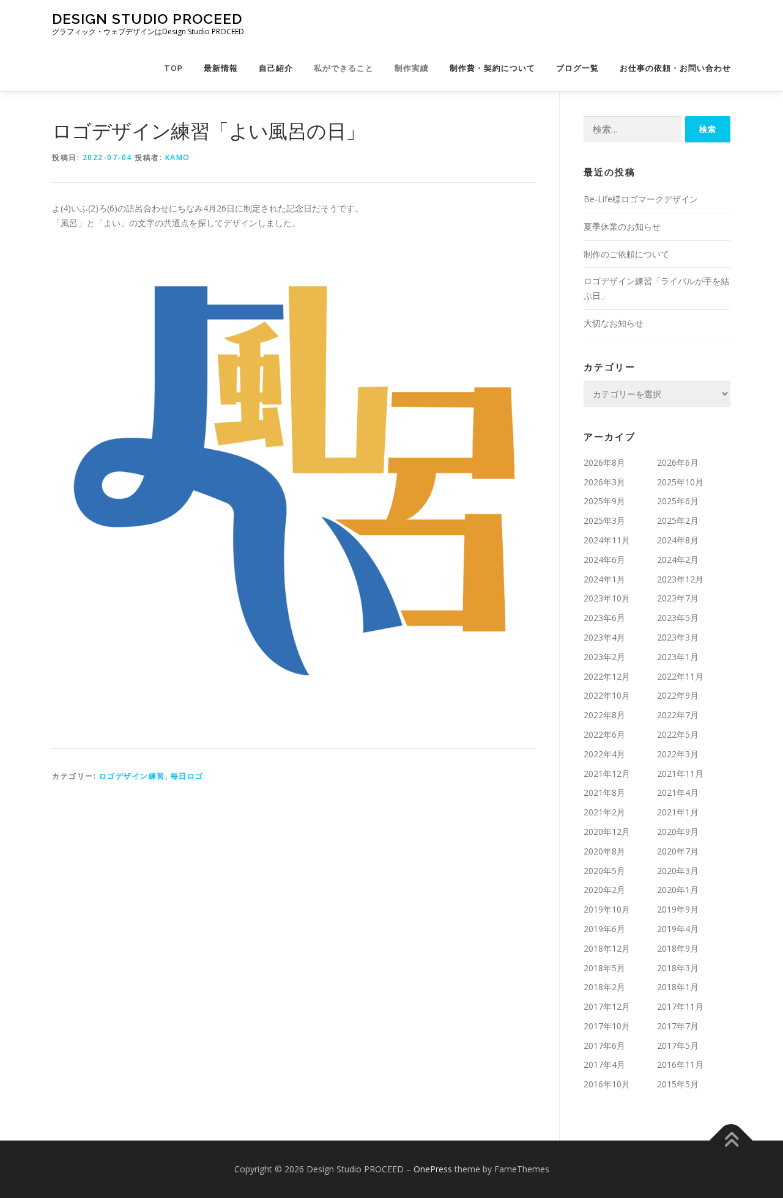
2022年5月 (678, 734)
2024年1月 (604, 579)
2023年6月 (604, 617)
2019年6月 (604, 929)
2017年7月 (678, 1026)
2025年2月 (678, 520)
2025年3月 (604, 520)
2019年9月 (678, 909)
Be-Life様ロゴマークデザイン (641, 199)
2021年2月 (604, 812)
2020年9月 (678, 831)
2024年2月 (678, 559)
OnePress (433, 1169)
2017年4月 (604, 1064)
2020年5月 (604, 870)
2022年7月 (678, 715)
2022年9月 (678, 695)
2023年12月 (680, 579)
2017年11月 (680, 1006)
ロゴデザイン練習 (132, 776)
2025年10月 (680, 482)
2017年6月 (604, 1045)
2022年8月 (604, 715)
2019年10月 (607, 909)
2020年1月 (678, 889)
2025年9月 (604, 501)
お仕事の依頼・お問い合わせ (675, 68)
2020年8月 (604, 851)
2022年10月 (607, 695)
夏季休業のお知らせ (622, 226)
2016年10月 (607, 1084)
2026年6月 (678, 462)
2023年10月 (607, 598)
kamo (177, 157)
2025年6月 (678, 501)
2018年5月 (604, 968)
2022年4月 (604, 754)
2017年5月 (678, 1045)
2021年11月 (680, 773)
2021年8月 (604, 792)
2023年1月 (678, 657)
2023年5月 (678, 617)
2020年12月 (607, 831)
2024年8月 (678, 540)
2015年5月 (678, 1084)
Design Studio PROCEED (147, 18)
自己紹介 (276, 68)
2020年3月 (678, 870)
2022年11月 (680, 676)
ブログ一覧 (577, 68)
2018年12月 (607, 948)
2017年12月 (607, 1006)
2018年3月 (678, 968)
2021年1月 (678, 812)
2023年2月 (604, 657)
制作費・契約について (492, 68)
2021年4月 (678, 792)
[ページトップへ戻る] (731, 1141)
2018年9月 (678, 948)
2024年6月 (604, 559)
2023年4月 (604, 637)
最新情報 (221, 68)
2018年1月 (678, 987)
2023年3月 (678, 637)
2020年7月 (678, 851)
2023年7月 (678, 598)
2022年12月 (607, 676)
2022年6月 (604, 734)
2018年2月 (604, 987)
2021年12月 (607, 773)
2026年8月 (604, 462)
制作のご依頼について (626, 254)
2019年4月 (678, 929)
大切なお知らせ (614, 323)
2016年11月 (680, 1064)
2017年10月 (607, 1026)
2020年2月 (604, 889)
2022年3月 (678, 754)
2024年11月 (607, 540)
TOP (173, 68)
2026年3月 (604, 482)
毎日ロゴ (187, 776)
